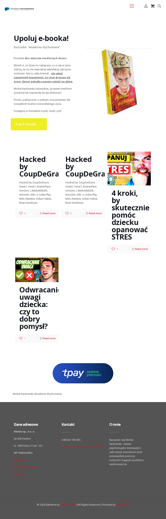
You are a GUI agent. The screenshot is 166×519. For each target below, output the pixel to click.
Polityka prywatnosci (26, 467)
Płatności (19, 474)
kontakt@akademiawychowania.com (83, 446)
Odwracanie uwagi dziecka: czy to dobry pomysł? (40, 308)
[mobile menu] (131, 6)
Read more (49, 213)
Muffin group (68, 504)
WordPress (122, 504)
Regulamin (20, 459)
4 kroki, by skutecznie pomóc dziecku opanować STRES (130, 215)
